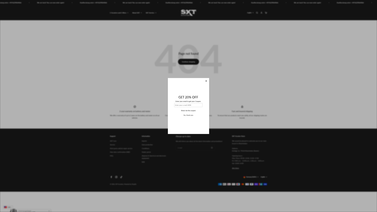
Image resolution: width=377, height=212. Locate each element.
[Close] (206, 81)
